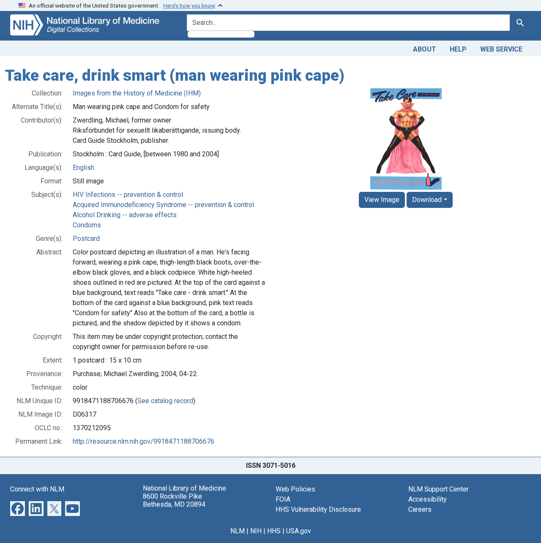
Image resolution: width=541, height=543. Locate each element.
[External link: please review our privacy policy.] (17, 508)
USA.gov (298, 531)
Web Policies (295, 489)
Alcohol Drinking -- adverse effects (125, 215)
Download (427, 200)
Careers (420, 509)
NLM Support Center (438, 489)
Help (458, 49)
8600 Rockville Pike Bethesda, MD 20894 (174, 500)
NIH (256, 531)
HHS (274, 531)
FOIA (283, 499)
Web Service (501, 49)
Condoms (87, 225)
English (83, 168)
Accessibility (427, 499)
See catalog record (165, 401)
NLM (237, 531)
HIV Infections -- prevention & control (128, 195)
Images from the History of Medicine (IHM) (137, 93)
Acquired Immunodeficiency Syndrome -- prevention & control (163, 205)
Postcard (86, 239)
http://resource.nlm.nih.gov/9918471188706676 (143, 441)
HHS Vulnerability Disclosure (318, 509)
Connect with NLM (37, 489)
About (424, 49)
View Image (381, 200)
